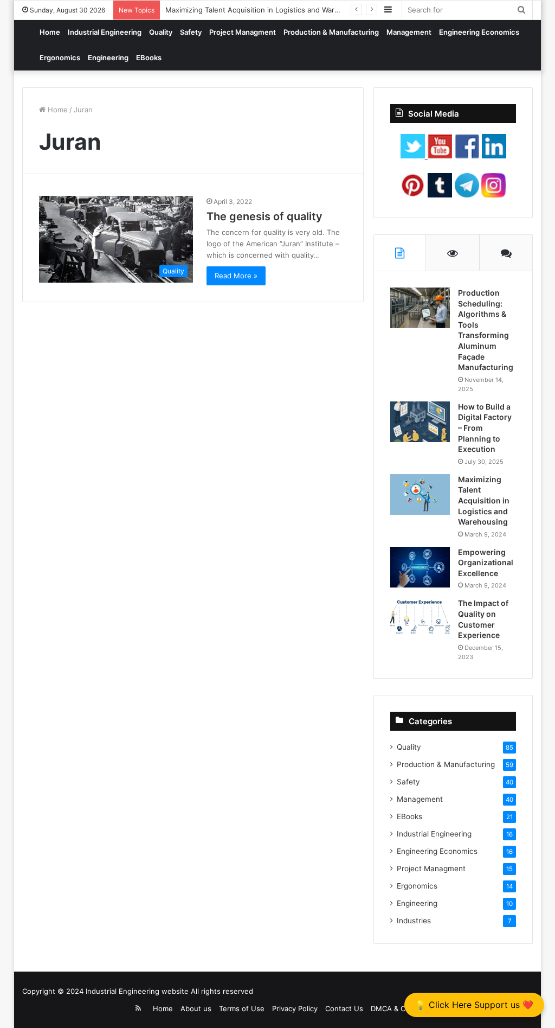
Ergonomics (60, 57)
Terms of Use (241, 1008)
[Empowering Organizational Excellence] (420, 567)
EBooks (149, 57)
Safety (191, 32)
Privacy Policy (295, 1008)
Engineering (108, 57)
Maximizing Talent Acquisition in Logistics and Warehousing (265, 9)
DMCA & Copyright (402, 1008)
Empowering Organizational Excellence (485, 562)
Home (50, 32)
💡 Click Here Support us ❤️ (474, 1004)
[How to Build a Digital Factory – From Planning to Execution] (420, 421)
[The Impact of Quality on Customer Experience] (420, 618)
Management (408, 32)
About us (195, 1008)
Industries (414, 920)
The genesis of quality (264, 216)
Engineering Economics (479, 32)
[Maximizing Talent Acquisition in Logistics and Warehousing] (420, 494)
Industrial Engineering (104, 32)
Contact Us (344, 1008)
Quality (160, 32)
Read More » (236, 275)
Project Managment (242, 32)
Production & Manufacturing (331, 32)
